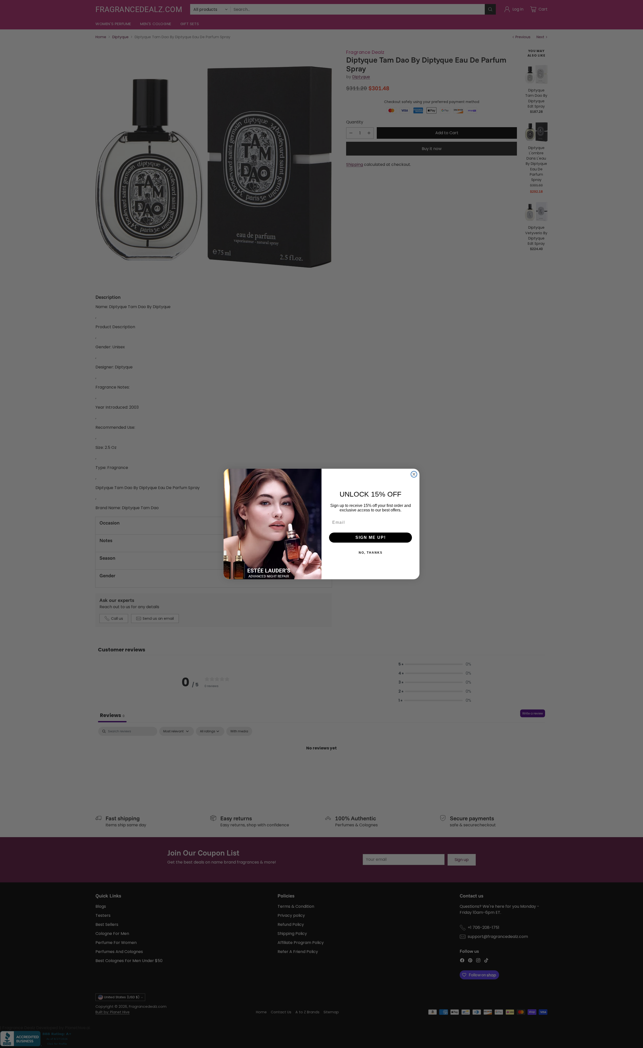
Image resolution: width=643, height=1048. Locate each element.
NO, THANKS (371, 552)
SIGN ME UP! (370, 537)
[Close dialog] (414, 474)
